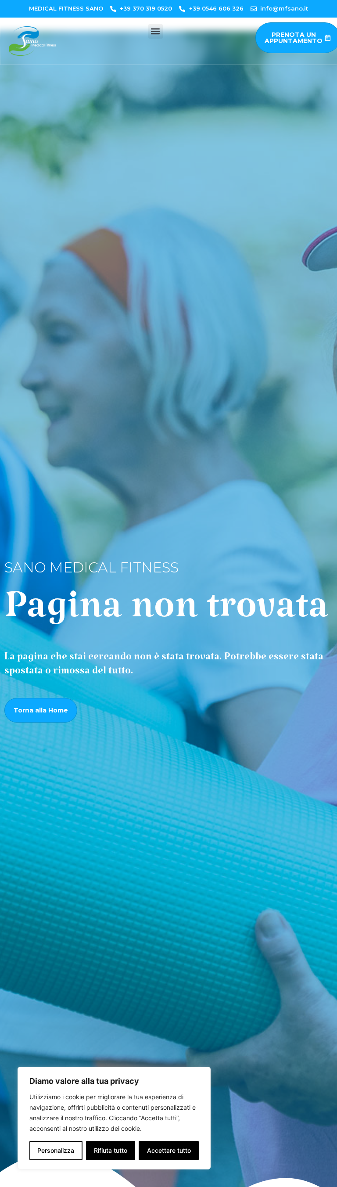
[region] (114, 1118)
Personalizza (55, 1150)
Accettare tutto (169, 1150)
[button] (155, 31)
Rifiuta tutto (110, 1150)
